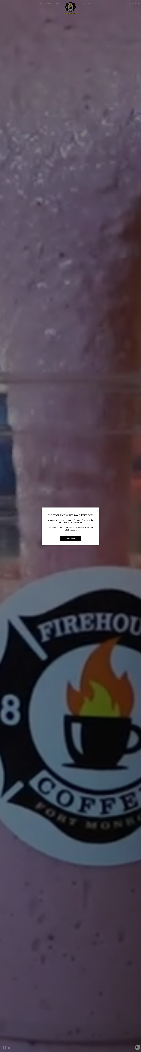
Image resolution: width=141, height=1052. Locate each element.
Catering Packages (70, 539)
